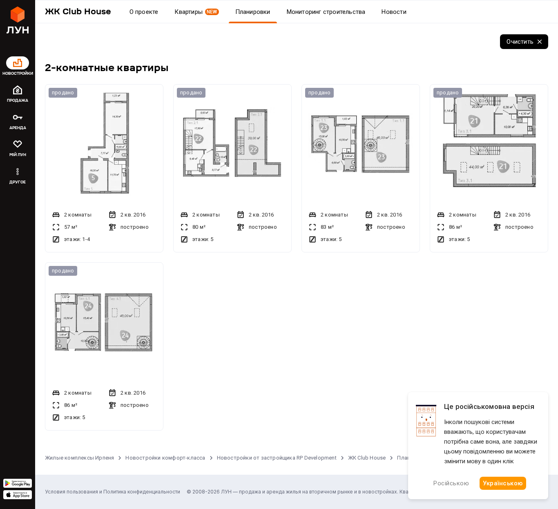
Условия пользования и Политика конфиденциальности (112, 492)
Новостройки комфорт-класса (165, 458)
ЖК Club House (367, 458)
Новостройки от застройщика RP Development (277, 458)
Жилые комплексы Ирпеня (79, 458)
